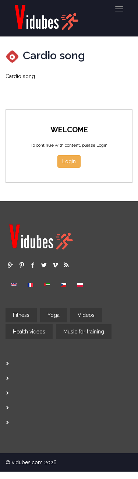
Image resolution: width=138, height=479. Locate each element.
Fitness (21, 315)
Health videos (29, 332)
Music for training (83, 332)
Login (69, 161)
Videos (86, 315)
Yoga (53, 315)
